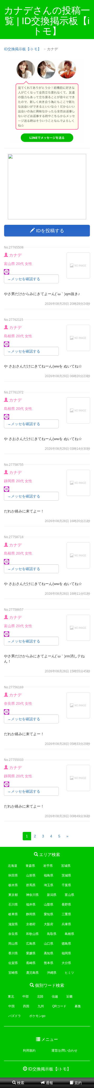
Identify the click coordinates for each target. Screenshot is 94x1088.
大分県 (66, 963)
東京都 (13, 895)
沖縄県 (51, 973)
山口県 (48, 943)
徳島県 (66, 943)
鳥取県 (51, 934)
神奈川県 (32, 895)
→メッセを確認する (23, 279)
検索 (20, 1083)
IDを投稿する (49, 230)
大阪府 (48, 924)
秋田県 (13, 875)
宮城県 (65, 866)
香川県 (13, 953)
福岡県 (66, 953)
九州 (41, 1006)
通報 (49, 1083)
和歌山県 (32, 934)
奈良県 (13, 934)
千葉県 (66, 885)
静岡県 (31, 914)
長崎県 (31, 963)
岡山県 (13, 943)
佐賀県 (13, 963)
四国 (26, 1006)
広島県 (31, 943)
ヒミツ (69, 973)
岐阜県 (13, 914)
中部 (25, 996)
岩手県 (48, 866)
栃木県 (13, 885)
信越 (55, 996)
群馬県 (31, 885)
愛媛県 (31, 953)
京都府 (31, 924)
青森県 (30, 866)
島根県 (69, 934)
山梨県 (48, 904)
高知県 (48, 953)
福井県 (31, 904)
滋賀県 (13, 924)
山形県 (31, 875)
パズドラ (14, 1016)
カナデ (15, 255)
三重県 (66, 914)
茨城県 (66, 875)
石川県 (13, 904)
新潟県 (51, 895)
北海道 (12, 866)
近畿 (69, 996)
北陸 (40, 996)
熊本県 (48, 963)
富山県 (69, 895)
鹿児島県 (32, 973)
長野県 (66, 904)
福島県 (48, 875)
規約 (77, 1083)
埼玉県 (48, 885)
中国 (11, 1006)
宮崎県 (13, 973)
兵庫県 (66, 924)
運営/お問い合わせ (64, 1050)
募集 (78, 1006)
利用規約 (29, 1050)
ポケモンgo (37, 1016)
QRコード (59, 1006)
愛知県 (48, 914)
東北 (11, 996)
